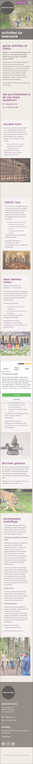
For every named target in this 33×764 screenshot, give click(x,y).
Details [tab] (27, 368)
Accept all (16, 395)
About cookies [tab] (16, 368)
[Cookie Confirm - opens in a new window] (24, 364)
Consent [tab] (6, 368)
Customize (16, 399)
